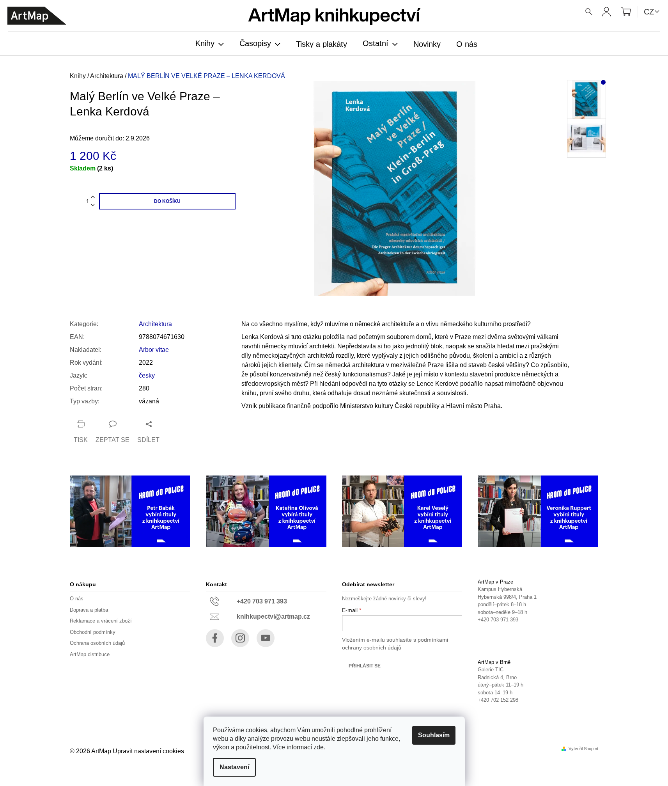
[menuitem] (210, 44)
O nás (76, 598)
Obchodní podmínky (92, 632)
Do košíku (167, 201)
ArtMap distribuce (90, 654)
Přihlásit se (365, 666)
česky (147, 375)
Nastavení (234, 767)
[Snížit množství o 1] (93, 205)
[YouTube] (266, 638)
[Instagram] (240, 638)
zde (319, 747)
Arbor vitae (154, 349)
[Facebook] (215, 638)
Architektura (155, 324)
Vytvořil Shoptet (583, 749)
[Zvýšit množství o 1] (93, 197)
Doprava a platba (89, 610)
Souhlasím (434, 735)
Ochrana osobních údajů (97, 643)
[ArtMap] (36, 16)
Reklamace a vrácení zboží (101, 621)
